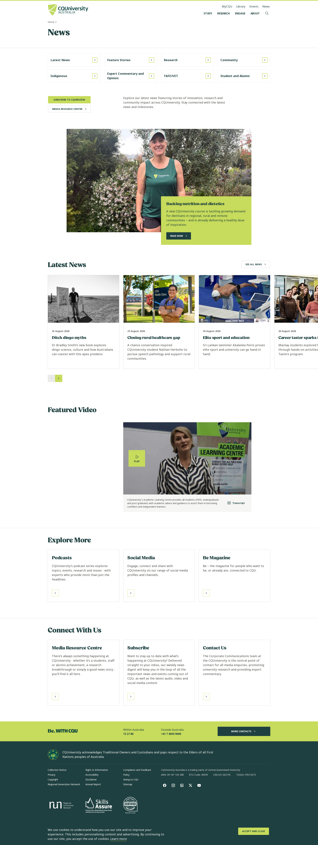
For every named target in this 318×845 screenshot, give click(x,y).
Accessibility (91, 774)
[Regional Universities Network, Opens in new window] (61, 805)
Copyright (53, 779)
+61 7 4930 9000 (171, 734)
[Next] (58, 378)
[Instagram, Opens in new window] (173, 785)
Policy (126, 774)
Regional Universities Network (64, 784)
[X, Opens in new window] (190, 785)
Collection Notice (57, 769)
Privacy (51, 774)
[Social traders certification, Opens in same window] (130, 805)
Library (240, 6)
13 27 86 (128, 734)
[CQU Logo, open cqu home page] (68, 10)
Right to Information (96, 769)
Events (253, 6)
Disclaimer (91, 779)
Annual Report (93, 784)
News (266, 6)
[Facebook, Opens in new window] (164, 785)
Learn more (118, 839)
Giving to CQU (130, 779)
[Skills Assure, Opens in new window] (98, 805)
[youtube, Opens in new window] (199, 785)
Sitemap (127, 784)
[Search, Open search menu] (267, 13)
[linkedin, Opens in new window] (182, 785)
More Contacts (241, 731)
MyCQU (227, 6)
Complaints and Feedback (137, 769)
